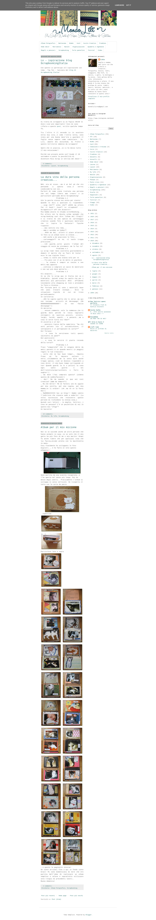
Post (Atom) (56, 899)
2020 (92, 216)
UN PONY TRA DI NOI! (98, 318)
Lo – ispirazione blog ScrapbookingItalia (56, 62)
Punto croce (94, 182)
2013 (92, 231)
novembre (96, 246)
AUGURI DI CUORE (96, 324)
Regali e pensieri (48, 50)
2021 (92, 213)
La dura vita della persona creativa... (101, 263)
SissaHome (94, 317)
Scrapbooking (64, 50)
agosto (95, 255)
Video (100, 50)
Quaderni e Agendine (96, 47)
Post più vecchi (76, 895)
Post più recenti (48, 895)
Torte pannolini (78, 50)
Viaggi (92, 202)
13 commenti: (48, 414)
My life (54, 416)
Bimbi (71, 43)
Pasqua (92, 179)
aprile (95, 280)
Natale (66, 47)
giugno (95, 274)
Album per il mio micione (58, 427)
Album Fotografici (48, 43)
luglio (95, 271)
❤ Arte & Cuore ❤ (97, 322)
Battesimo (62, 43)
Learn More (119, 5)
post (59, 126)
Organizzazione (78, 47)
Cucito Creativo (89, 43)
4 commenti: (47, 164)
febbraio (96, 286)
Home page (62, 895)
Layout (53, 166)
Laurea (92, 164)
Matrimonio (57, 47)
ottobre (95, 249)
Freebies (102, 43)
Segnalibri (94, 195)
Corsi (92, 149)
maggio (95, 277)
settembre (96, 252)
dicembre (96, 243)
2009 (92, 293)
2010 (92, 241)
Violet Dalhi (95, 310)
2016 (92, 222)
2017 (92, 219)
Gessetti (93, 157)
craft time (94, 327)
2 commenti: (47, 886)
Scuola (92, 192)
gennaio (95, 289)
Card (78, 43)
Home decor (45, 47)
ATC (91, 137)
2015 (92, 225)
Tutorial (91, 50)
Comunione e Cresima (98, 147)
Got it (128, 5)
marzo (94, 283)
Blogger (89, 915)
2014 (92, 228)
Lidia (102, 59)
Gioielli (93, 159)
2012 (92, 234)
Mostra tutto (109, 333)
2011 (92, 238)
